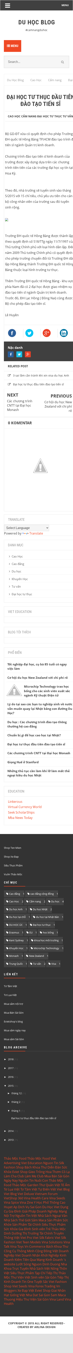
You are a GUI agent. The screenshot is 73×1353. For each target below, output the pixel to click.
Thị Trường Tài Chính (38, 1233)
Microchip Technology (46, 948)
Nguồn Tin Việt (26, 1215)
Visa (53, 963)
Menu (14, 46)
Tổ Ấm (65, 1185)
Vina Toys (17, 1246)
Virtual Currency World (25, 807)
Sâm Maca (38, 1220)
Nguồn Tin (26, 1180)
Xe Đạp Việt (26, 1290)
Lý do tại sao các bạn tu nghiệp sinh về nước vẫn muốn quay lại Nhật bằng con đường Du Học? (39, 708)
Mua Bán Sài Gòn (56, 1176)
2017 (11, 1068)
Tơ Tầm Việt (28, 1189)
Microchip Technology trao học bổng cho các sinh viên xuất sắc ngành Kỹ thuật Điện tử (47, 690)
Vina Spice (11, 1202)
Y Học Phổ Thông (46, 1202)
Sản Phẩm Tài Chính (26, 1224)
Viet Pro (26, 1237)
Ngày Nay (11, 1180)
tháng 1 (16, 1110)
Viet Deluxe (26, 1194)
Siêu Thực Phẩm (13, 865)
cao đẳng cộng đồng (42, 894)
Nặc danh (15, 347)
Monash (14, 956)
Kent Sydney (16, 940)
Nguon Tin (50, 1163)
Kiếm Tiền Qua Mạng (30, 1259)
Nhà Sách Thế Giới (17, 1220)
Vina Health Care (36, 1198)
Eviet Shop (20, 1172)
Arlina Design (44, 1327)
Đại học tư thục (49, 116)
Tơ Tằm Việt (10, 986)
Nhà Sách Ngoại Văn (52, 1215)
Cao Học (14, 116)
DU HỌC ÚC (16, 925)
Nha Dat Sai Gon (38, 1295)
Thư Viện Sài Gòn (36, 1299)
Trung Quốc (16, 963)
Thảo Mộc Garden (25, 1185)
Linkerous (15, 801)
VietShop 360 (13, 1198)
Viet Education (31, 1163)
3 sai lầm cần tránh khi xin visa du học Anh (41, 375)
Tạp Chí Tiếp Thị (46, 1273)
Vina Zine (26, 1202)
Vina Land (56, 1299)
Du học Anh (16, 909)
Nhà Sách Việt (40, 1268)
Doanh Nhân (31, 1255)
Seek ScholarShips (21, 812)
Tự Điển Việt (47, 1189)
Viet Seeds (19, 1286)
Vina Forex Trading (41, 1286)
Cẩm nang (35, 901)
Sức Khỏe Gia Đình (17, 1229)
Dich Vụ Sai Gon (29, 1207)
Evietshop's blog (13, 1021)
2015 (11, 1086)
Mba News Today (20, 818)
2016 (11, 1077)
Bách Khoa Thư (36, 1167)
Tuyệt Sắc (41, 1282)
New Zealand (36, 956)
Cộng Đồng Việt (46, 1251)
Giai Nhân (58, 1290)
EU (31, 932)
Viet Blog (63, 1189)
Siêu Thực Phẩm (54, 1224)
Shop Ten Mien (12, 848)
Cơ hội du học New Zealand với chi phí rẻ (58, 406)
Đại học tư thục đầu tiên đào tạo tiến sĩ (38, 384)
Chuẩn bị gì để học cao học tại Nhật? (34, 735)
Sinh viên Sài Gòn (43, 1277)
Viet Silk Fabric (43, 1237)
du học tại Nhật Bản (47, 917)
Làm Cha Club (14, 1176)
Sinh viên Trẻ (41, 1229)
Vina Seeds (57, 1198)
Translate (36, 533)
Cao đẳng (18, 564)
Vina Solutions (52, 1242)
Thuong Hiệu (13, 1299)
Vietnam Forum (46, 1194)
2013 (11, 1140)
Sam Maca (58, 1295)
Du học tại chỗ (17, 917)
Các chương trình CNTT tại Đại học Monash (19, 405)
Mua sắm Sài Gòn (14, 1039)
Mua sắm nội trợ (13, 1004)
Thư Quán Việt (49, 1185)
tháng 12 (16, 1093)
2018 (11, 1059)
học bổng (48, 932)
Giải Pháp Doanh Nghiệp (40, 1211)
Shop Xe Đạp (11, 856)
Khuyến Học (20, 579)
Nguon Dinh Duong (46, 1264)
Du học (16, 571)
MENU (65, 5)
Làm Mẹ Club (34, 1176)
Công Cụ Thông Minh (19, 1251)
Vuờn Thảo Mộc (13, 874)
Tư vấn (16, 586)
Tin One (27, 1282)
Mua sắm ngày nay (15, 1030)
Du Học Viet (51, 1207)
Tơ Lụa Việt (10, 995)
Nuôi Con (41, 1180)
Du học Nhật (40, 909)
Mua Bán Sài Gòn (14, 1012)
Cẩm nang (28, 116)
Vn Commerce (35, 1246)
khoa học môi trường (46, 940)
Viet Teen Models (28, 1242)
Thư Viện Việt (20, 1277)
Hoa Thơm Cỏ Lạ (58, 1172)
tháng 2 (16, 1102)
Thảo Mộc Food (15, 1158)
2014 (11, 1131)
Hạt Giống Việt (14, 1295)
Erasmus (14, 932)
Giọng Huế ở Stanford (23, 762)
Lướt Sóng (23, 1264)
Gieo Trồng (36, 1172)
